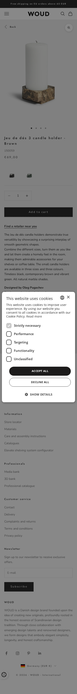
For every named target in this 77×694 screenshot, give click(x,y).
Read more (34, 317)
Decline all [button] (40, 382)
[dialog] (38, 347)
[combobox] (62, 297)
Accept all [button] (40, 371)
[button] (38, 394)
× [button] (68, 297)
